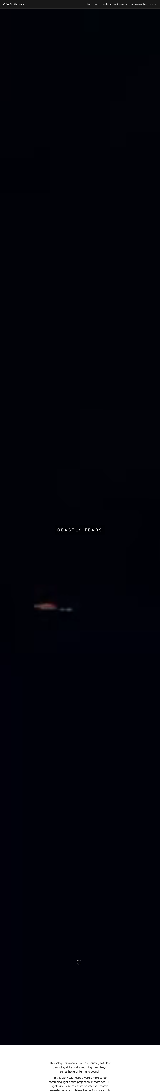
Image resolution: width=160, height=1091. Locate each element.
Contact (152, 4)
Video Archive (141, 4)
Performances (120, 4)
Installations (107, 4)
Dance (97, 4)
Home (89, 4)
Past (131, 4)
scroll (79, 961)
